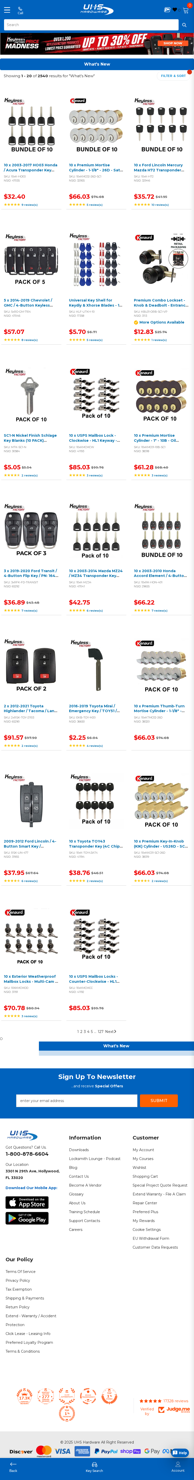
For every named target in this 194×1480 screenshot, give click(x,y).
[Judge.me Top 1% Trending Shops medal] (67, 1414)
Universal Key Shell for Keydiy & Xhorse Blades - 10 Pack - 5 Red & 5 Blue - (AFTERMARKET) (95, 307)
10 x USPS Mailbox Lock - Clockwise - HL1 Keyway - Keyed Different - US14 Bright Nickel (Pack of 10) (93, 443)
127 (101, 1031)
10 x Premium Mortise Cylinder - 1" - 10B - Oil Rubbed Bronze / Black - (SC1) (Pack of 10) (157, 443)
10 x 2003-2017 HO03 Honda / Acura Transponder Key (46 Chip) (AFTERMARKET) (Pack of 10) (30, 172)
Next (109, 1031)
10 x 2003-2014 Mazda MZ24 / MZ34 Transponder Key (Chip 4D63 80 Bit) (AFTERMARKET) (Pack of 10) (96, 578)
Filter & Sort (173, 76)
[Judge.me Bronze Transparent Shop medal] (88, 1396)
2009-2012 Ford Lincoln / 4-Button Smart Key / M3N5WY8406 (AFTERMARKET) (30, 848)
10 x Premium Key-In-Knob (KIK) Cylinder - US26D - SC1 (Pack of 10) (160, 846)
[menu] (7, 10)
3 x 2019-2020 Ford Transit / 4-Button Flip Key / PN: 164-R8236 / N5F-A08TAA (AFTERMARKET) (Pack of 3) (30, 578)
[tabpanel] (97, 42)
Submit (159, 1100)
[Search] (97, 24)
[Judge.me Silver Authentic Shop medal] (67, 1396)
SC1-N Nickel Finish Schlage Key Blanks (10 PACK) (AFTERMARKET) (30, 440)
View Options (160, 266)
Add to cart (30, 131)
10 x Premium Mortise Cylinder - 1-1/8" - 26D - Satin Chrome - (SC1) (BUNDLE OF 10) (96, 172)
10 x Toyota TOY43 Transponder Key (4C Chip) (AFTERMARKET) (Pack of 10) (96, 846)
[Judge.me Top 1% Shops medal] (109, 1396)
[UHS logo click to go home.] (97, 9)
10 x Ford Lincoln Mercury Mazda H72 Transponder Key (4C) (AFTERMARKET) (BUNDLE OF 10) (158, 172)
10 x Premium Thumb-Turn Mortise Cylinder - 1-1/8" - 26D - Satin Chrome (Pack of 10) (161, 713)
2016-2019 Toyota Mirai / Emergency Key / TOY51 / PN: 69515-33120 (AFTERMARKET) (93, 713)
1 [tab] (97, 50)
